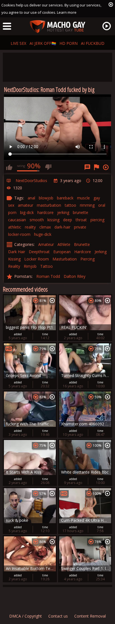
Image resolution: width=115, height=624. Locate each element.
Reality (14, 266)
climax (45, 227)
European (62, 251)
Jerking (101, 251)
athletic (14, 227)
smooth (37, 219)
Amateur (46, 244)
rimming (87, 205)
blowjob (46, 198)
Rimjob (30, 266)
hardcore (45, 212)
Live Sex (18, 43)
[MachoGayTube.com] (57, 26)
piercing (97, 219)
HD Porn (68, 43)
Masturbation (64, 259)
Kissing (14, 259)
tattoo (70, 205)
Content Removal (90, 616)
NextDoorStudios (31, 180)
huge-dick (42, 234)
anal (31, 198)
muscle (83, 198)
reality (30, 227)
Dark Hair (16, 251)
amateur (25, 205)
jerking (63, 212)
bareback (65, 198)
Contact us (58, 616)
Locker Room (36, 259)
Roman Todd (48, 276)
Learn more (66, 12)
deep (67, 219)
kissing (53, 219)
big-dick (27, 212)
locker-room (19, 234)
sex (11, 205)
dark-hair (62, 227)
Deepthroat (39, 251)
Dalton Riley (74, 276)
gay (97, 198)
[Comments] (87, 167)
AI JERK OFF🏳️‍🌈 (43, 43)
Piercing (87, 259)
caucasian (17, 219)
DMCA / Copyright (25, 616)
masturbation (49, 205)
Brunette (82, 244)
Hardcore (82, 251)
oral (101, 205)
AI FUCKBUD (92, 43)
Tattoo (46, 266)
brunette (80, 212)
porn (12, 212)
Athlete (64, 244)
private (80, 227)
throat (81, 219)
